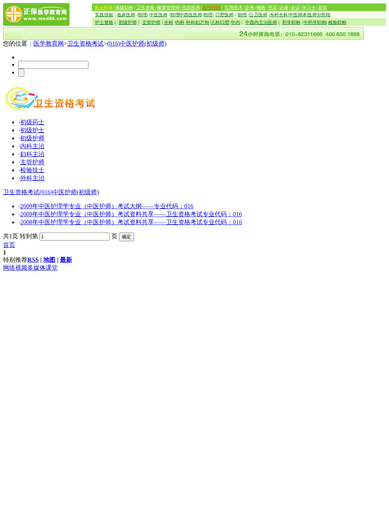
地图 (49, 259)
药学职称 (291, 22)
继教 (261, 7)
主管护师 (151, 22)
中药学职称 (315, 22)
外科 (190, 22)
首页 (322, 7)
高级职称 (124, 7)
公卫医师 (258, 14)
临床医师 (126, 14)
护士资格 (104, 22)
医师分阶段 (319, 14)
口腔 (224, 22)
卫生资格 (145, 7)
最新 (66, 259)
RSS (33, 259)
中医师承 (298, 14)
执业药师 (104, 7)
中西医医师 (190, 14)
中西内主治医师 (261, 22)
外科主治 (32, 178)
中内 (235, 22)
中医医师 (158, 14)
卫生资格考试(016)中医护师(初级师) (51, 192)
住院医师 (191, 7)
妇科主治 (32, 154)
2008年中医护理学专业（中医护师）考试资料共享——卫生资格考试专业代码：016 (131, 222)
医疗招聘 (211, 7)
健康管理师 (168, 7)
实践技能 (104, 14)
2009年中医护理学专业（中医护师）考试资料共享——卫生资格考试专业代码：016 (131, 214)
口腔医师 (224, 14)
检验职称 (337, 22)
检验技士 (32, 170)
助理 (142, 14)
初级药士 (32, 122)
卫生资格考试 (85, 43)
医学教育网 (48, 43)
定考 (249, 7)
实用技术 (234, 7)
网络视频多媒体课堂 (30, 267)
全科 (168, 22)
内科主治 (32, 146)
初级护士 (32, 130)
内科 (180, 22)
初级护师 (128, 22)
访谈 (283, 7)
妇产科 (202, 22)
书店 (272, 7)
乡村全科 (279, 14)
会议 (295, 7)
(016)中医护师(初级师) (136, 43)
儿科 (215, 22)
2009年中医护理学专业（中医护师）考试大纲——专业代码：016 (106, 206)
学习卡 (309, 7)
